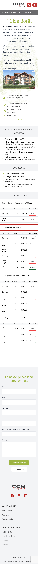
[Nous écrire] (34, 5)
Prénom (4, 387)
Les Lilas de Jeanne (9, 536)
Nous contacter (7, 519)
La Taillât (5, 545)
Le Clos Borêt (7, 532)
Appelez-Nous (19, 469)
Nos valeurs (6, 515)
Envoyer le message (19, 463)
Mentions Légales (19, 557)
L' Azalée (5, 540)
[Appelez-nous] (29, 5)
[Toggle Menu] (4, 4)
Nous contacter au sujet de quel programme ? (16, 429)
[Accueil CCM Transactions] (19, 487)
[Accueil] (2, 12)
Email (3, 419)
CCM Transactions (14, 561)
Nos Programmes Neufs (13, 13)
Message (5, 440)
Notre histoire (7, 511)
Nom (3, 397)
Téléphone (5, 408)
